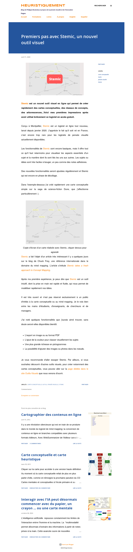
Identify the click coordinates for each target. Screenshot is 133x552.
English (72, 17)
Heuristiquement (43, 5)
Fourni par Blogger (68, 544)
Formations (36, 17)
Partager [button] (101, 64)
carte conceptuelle (103, 74)
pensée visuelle (102, 79)
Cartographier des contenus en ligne (51, 414)
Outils (100, 77)
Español (84, 17)
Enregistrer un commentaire (30, 395)
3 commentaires (35, 443)
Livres (49, 17)
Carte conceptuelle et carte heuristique (43, 457)
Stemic (24, 103)
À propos (60, 17)
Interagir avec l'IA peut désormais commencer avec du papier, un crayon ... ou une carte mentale (49, 503)
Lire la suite (77, 443)
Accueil (24, 17)
